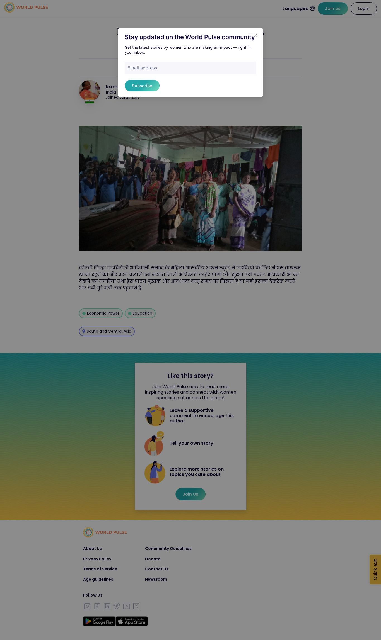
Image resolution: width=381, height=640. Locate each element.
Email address (142, 67)
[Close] (255, 35)
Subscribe (142, 85)
